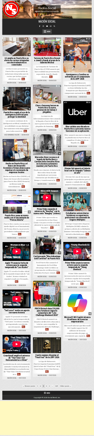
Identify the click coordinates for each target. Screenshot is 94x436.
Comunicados (77, 105)
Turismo (52, 42)
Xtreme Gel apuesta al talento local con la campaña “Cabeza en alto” (77, 170)
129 (56, 386)
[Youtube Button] (47, 26)
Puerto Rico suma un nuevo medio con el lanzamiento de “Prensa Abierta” (16, 217)
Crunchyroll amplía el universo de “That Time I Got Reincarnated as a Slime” (16, 357)
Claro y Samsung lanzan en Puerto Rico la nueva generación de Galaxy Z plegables (47, 108)
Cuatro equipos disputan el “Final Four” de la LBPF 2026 (47, 356)
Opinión (24, 91)
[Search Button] (54, 26)
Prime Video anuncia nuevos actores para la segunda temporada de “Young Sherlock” (77, 266)
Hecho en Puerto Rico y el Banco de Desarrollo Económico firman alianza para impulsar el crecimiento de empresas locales (16, 168)
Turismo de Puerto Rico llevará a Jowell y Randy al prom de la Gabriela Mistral (47, 60)
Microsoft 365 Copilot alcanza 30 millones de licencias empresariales (77, 319)
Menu (48, 31)
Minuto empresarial (12, 91)
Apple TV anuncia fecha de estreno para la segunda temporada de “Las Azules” (16, 265)
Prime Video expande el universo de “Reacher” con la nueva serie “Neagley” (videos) (47, 211)
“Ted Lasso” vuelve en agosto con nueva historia (16, 311)
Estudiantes (42, 42)
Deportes (77, 42)
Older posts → (65, 386)
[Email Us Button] (50, 26)
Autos (47, 138)
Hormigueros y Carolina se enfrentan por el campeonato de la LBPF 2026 (77, 76)
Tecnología (17, 42)
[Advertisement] (47, 418)
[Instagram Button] (43, 26)
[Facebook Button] (39, 26)
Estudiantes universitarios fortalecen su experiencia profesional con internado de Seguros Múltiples (77, 216)
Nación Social (47, 8)
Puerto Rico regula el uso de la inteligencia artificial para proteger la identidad (17, 114)
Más (23, 79)
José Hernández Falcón (11, 134)
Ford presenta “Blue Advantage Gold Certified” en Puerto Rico (47, 257)
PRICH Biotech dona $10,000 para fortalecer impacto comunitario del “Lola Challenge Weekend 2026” (47, 311)
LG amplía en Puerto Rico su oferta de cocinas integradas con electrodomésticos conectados (16, 61)
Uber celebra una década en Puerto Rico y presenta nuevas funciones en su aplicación (77, 128)
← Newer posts (29, 386)
